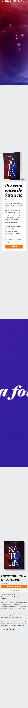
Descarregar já (14, 590)
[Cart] (26, 1)
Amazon (15, 242)
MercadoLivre (15, 625)
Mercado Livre (8, 242)
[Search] (24, 1)
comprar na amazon (14, 247)
